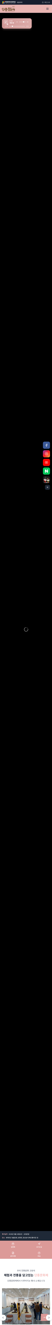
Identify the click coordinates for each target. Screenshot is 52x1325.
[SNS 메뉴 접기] (47, 487)
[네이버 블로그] (46, 471)
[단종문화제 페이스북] (46, 445)
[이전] (3, 1318)
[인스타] (46, 453)
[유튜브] (46, 462)
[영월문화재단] (46, 479)
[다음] (49, 1318)
